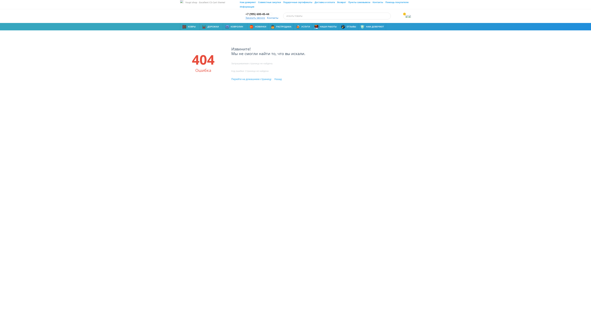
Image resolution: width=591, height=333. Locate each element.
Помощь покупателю (397, 2)
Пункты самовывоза (359, 2)
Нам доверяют (248, 2)
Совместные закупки (269, 2)
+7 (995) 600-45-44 (257, 14)
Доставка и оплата (325, 2)
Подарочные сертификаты (297, 2)
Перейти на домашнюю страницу (251, 79)
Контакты (378, 2)
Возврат (341, 2)
